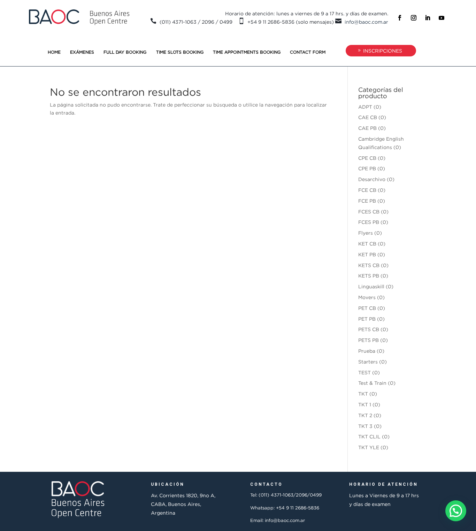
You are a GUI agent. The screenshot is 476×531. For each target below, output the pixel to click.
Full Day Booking (124, 52)
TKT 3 (365, 426)
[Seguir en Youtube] (441, 17)
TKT (363, 393)
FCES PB (368, 222)
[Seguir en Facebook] (399, 17)
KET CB (367, 243)
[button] (455, 510)
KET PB (367, 254)
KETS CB (368, 265)
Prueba (366, 350)
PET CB (367, 308)
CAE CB (367, 117)
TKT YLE (368, 447)
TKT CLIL (369, 436)
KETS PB (368, 275)
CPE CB (367, 158)
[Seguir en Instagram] (413, 17)
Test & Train (372, 382)
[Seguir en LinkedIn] (427, 17)
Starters (368, 361)
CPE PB (367, 168)
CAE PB (367, 128)
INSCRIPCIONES (382, 50)
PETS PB (368, 340)
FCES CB (368, 211)
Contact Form (307, 52)
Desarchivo (371, 179)
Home (54, 52)
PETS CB (368, 329)
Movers (367, 297)
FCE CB (367, 190)
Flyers (365, 232)
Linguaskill (371, 286)
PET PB (367, 318)
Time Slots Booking (180, 52)
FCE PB (367, 200)
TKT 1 (364, 404)
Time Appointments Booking (247, 52)
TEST (364, 372)
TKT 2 (365, 415)
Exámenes (82, 52)
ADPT (365, 106)
